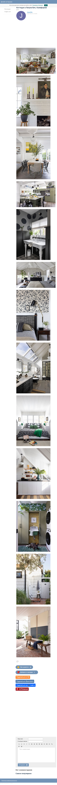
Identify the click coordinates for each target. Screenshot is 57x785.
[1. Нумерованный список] (34, 744)
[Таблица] (47, 744)
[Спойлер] (52, 744)
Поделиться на (25, 685)
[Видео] (44, 744)
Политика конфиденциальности (9, 780)
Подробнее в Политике (38, 5)
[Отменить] (19, 744)
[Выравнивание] (19, 746)
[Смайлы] (21, 746)
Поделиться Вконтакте (24, 681)
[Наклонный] (26, 744)
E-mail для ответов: (22, 741)
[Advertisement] (36, 31)
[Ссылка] (49, 744)
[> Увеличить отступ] (39, 744)
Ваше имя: (20, 738)
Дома (17, 9)
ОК (45, 5)
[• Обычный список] (31, 744)
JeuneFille (29, 12)
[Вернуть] (21, 744)
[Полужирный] (24, 744)
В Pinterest (23, 689)
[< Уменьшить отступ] (36, 744)
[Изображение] (42, 744)
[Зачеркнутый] (29, 744)
